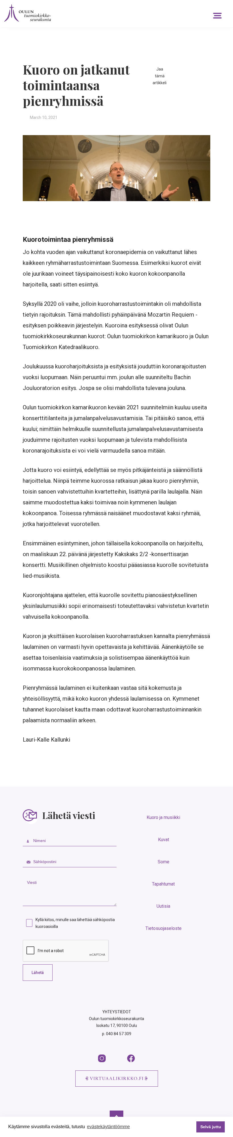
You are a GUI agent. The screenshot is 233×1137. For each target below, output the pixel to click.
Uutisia (163, 906)
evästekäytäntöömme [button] (108, 1126)
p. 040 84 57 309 (116, 1033)
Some (163, 861)
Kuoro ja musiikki (163, 817)
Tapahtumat (163, 884)
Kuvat (163, 839)
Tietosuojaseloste (163, 928)
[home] (27, 13)
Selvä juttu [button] (210, 1126)
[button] (217, 15)
